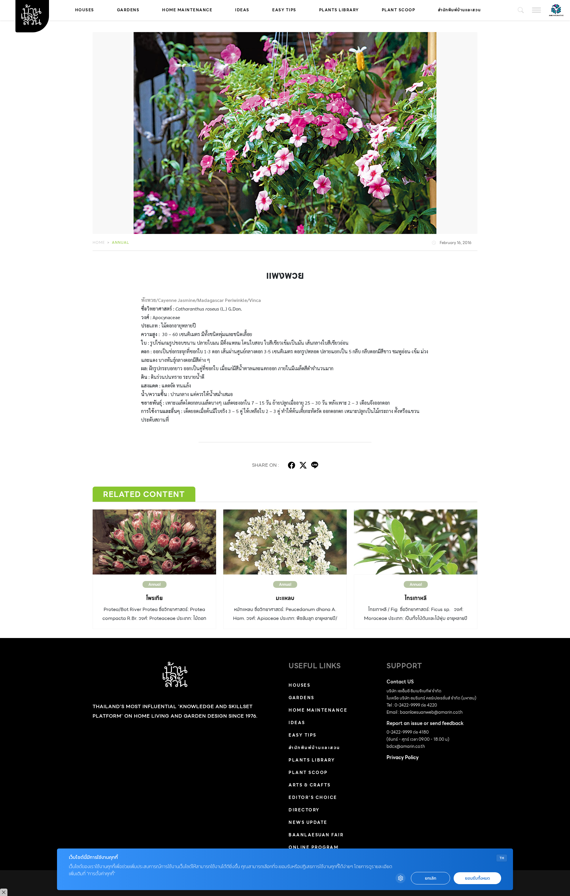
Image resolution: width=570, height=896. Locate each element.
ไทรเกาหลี (416, 598)
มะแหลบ (285, 598)
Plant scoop (398, 10)
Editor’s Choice (313, 797)
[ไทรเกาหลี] (415, 541)
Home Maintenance (187, 10)
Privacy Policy (403, 757)
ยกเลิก (430, 878)
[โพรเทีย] (154, 541)
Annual (120, 242)
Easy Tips (284, 10)
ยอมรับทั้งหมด (477, 878)
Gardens (128, 10)
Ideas (242, 10)
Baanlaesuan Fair (316, 835)
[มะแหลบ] (285, 541)
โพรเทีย (154, 598)
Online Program (313, 847)
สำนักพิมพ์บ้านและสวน (459, 10)
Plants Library (339, 10)
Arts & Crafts (310, 785)
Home (99, 242)
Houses (84, 10)
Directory (304, 810)
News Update (308, 822)
